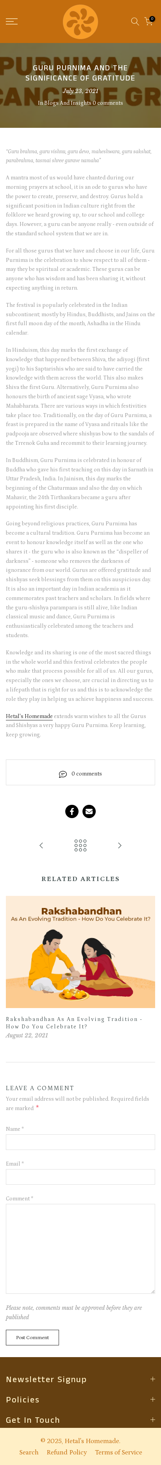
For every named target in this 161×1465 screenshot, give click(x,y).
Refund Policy (67, 1452)
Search (29, 1452)
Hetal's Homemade (29, 716)
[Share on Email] (89, 811)
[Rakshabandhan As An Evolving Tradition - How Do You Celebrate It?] (119, 846)
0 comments (108, 103)
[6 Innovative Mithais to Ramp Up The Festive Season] (41, 846)
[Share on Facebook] (72, 811)
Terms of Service (118, 1452)
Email (15, 1164)
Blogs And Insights (67, 103)
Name (15, 1129)
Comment (19, 1199)
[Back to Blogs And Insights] (80, 846)
